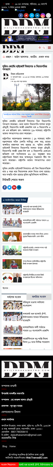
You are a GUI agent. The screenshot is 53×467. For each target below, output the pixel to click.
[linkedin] (37, 15)
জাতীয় (33, 57)
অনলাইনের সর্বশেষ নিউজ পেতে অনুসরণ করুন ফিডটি (27, 115)
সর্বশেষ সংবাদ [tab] (14, 297)
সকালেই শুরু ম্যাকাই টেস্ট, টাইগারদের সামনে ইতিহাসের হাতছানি (33, 209)
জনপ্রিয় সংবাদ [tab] (39, 296)
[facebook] (20, 15)
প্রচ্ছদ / (9, 57)
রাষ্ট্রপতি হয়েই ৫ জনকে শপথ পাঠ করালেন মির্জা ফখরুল (35, 248)
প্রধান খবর (44, 57)
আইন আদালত (21, 57)
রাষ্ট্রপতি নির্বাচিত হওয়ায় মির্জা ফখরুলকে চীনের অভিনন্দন (33, 276)
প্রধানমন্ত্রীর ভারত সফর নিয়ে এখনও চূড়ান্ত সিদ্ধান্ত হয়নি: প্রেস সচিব (35, 235)
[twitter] (26, 15)
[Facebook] (4, 187)
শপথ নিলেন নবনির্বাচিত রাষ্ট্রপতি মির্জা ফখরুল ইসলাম (34, 262)
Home (13, 446)
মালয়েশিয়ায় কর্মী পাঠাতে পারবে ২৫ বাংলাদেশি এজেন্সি (36, 221)
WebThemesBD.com (37, 457)
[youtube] (42, 15)
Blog (4, 446)
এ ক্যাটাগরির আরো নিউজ (14, 200)
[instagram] (31, 15)
